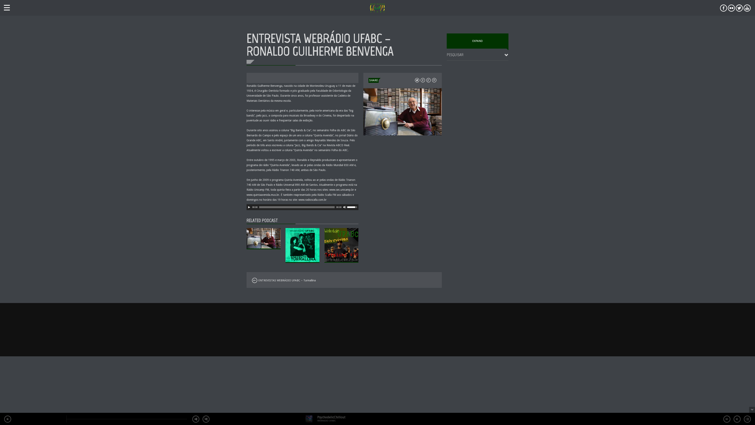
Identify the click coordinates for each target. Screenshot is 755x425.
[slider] (352, 206)
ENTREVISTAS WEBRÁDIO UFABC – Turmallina (287, 280)
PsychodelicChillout (331, 417)
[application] (302, 207)
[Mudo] (344, 207)
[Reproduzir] (249, 207)
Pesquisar (455, 54)
